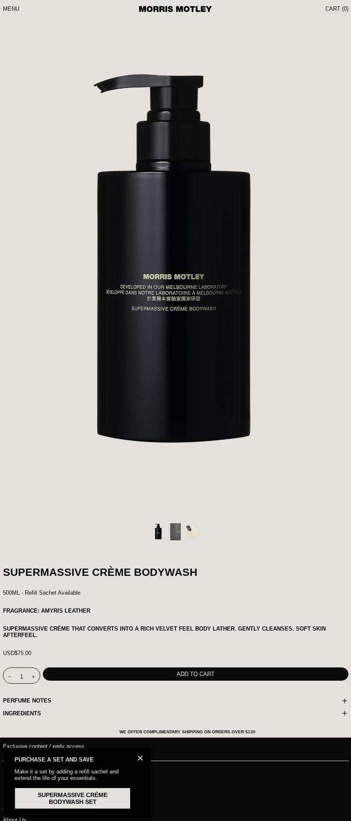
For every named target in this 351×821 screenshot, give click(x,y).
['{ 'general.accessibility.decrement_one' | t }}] (10, 677)
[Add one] (33, 677)
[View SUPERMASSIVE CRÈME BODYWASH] (158, 531)
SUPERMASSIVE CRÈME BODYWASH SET (72, 798)
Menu (11, 9)
